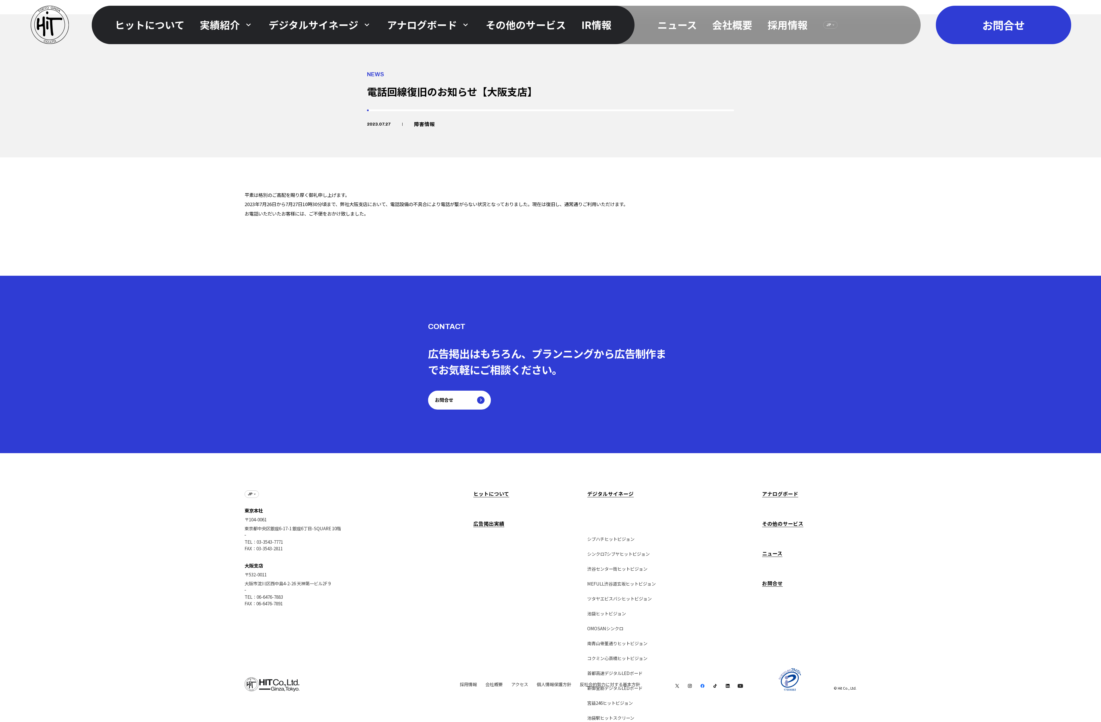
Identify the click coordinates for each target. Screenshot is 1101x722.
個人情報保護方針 (554, 684)
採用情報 (788, 24)
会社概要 (732, 24)
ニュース (677, 24)
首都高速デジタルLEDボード (615, 673)
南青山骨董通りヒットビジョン (617, 643)
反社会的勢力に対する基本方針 (610, 684)
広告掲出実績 (488, 523)
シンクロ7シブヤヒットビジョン (618, 554)
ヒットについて (491, 493)
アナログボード (780, 493)
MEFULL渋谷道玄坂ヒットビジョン (621, 583)
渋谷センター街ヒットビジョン (617, 569)
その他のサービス (782, 523)
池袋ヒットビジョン (606, 613)
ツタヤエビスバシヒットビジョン (619, 598)
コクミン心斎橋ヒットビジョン (617, 658)
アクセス (519, 684)
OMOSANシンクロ (605, 628)
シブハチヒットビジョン (611, 539)
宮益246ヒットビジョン (610, 703)
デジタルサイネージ (610, 493)
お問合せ (772, 583)
